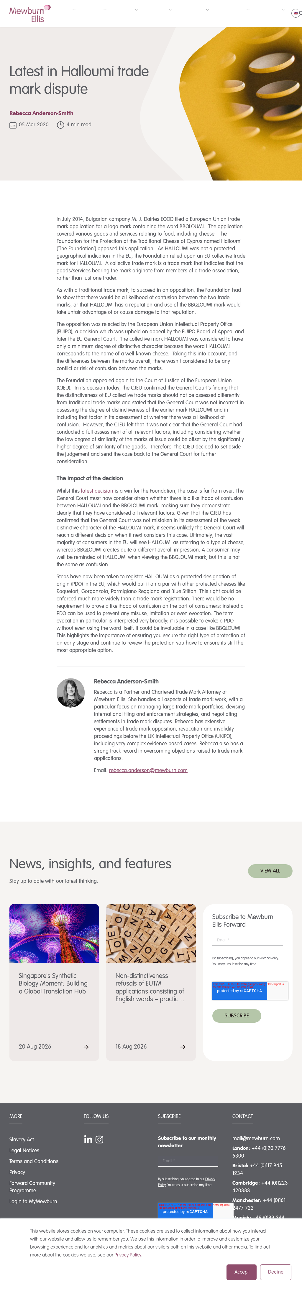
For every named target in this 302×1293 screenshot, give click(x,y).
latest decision (97, 491)
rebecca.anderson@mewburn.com (148, 770)
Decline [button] (275, 1272)
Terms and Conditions (33, 1161)
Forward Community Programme (32, 1187)
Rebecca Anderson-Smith (41, 114)
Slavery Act (21, 1140)
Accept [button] (241, 1272)
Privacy (17, 1172)
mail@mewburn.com (256, 1138)
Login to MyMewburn (33, 1201)
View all (270, 871)
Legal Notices (24, 1150)
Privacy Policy (127, 1255)
